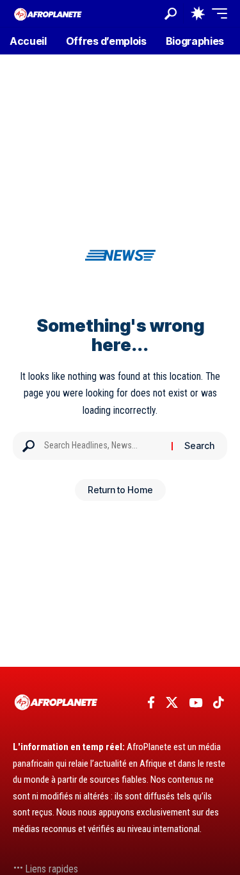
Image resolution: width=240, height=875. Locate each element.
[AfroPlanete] (48, 13)
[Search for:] (103, 446)
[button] (170, 14)
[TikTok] (218, 702)
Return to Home (120, 489)
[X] (172, 702)
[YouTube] (195, 702)
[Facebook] (151, 702)
